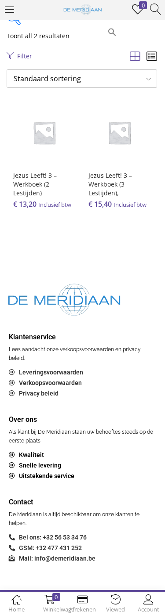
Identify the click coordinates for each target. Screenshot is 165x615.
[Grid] (135, 56)
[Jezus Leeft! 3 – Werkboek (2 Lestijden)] (44, 132)
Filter (24, 56)
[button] (112, 31)
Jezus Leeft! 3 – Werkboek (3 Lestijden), (110, 184)
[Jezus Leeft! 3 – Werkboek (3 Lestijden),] (119, 132)
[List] (152, 56)
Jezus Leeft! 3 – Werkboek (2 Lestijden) (35, 184)
